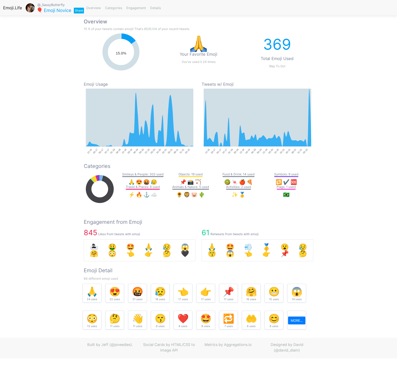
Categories (113, 8)
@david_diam (287, 350)
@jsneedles (120, 344)
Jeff (104, 344)
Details (155, 8)
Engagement (136, 8)
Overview (93, 8)
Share (79, 10)
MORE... (297, 320)
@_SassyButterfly (51, 5)
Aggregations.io (238, 344)
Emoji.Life (12, 7)
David (298, 344)
